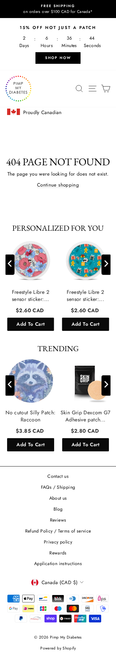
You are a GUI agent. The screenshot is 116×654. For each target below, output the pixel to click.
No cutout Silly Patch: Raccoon (30, 416)
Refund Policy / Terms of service (58, 531)
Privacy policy (58, 542)
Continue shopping (58, 184)
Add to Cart (30, 323)
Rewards (58, 553)
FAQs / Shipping (58, 487)
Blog (58, 509)
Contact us (58, 476)
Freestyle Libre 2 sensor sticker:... (30, 295)
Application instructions (58, 563)
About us (58, 498)
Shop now (58, 57)
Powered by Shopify (58, 648)
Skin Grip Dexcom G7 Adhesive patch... (86, 416)
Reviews (58, 520)
